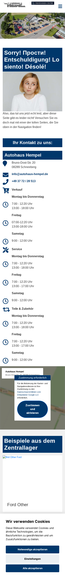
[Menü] (60, 6)
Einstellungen (32, 558)
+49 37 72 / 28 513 (24, 181)
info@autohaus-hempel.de (30, 174)
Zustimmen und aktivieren (32, 409)
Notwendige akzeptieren (32, 549)
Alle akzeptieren (32, 568)
